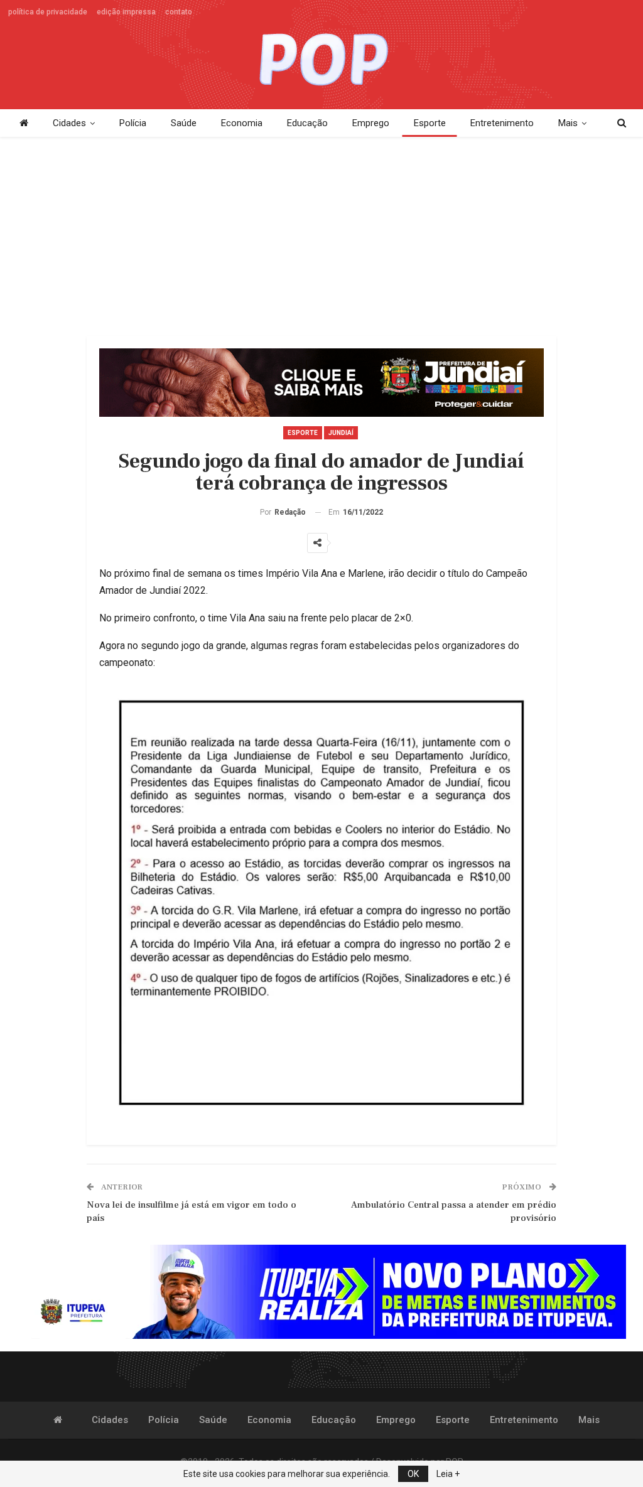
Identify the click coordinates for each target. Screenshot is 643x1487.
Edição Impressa (126, 12)
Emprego (370, 123)
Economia (241, 123)
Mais (568, 123)
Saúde (184, 123)
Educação (307, 123)
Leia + (448, 1473)
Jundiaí (341, 432)
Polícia (132, 123)
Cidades (69, 123)
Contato (178, 12)
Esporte (430, 123)
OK (413, 1474)
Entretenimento (502, 123)
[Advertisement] (321, 237)
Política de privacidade (47, 12)
